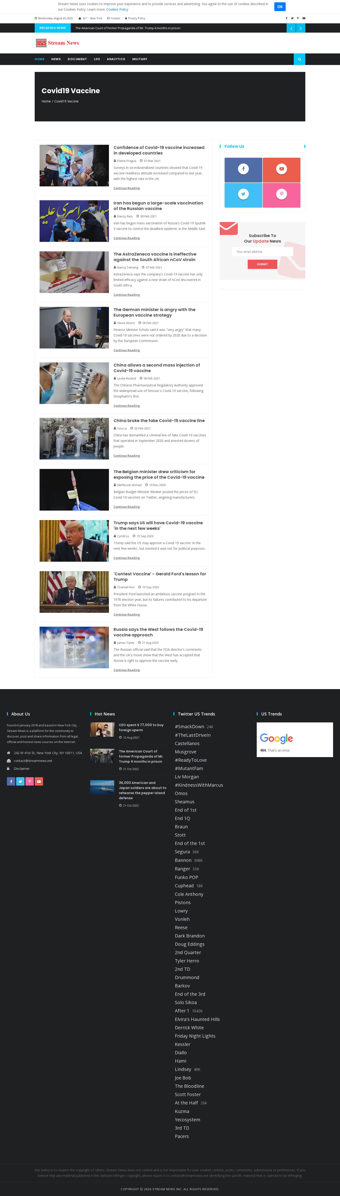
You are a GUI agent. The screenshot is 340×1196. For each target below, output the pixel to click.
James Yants (125, 642)
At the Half (186, 1103)
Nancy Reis (125, 216)
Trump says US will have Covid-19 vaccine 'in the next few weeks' (158, 525)
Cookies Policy (117, 9)
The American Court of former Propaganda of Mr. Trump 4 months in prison (127, 28)
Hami (180, 1061)
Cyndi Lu (123, 536)
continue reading (127, 188)
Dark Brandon (190, 936)
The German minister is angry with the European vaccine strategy (154, 312)
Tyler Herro (187, 961)
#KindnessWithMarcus (199, 785)
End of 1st (186, 810)
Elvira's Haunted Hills (197, 1019)
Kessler (182, 1044)
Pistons (183, 902)
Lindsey (183, 1069)
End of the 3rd (190, 994)
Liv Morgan (187, 777)
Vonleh (182, 919)
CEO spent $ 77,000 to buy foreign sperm (141, 727)
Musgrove (185, 752)
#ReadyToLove (191, 760)
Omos (181, 793)
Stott (180, 835)
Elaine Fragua (126, 161)
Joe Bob (183, 1078)
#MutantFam (189, 768)
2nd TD (182, 969)
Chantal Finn (126, 587)
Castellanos (187, 743)
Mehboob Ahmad (129, 485)
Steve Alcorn (126, 323)
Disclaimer (22, 768)
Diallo (181, 1052)
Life (97, 59)
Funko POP (186, 877)
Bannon (183, 860)
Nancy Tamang (127, 267)
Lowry (181, 911)
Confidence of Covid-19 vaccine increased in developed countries (159, 150)
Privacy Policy (136, 18)
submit (262, 264)
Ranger (182, 869)
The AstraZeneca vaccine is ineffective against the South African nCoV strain (155, 256)
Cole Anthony (189, 894)
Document (77, 59)
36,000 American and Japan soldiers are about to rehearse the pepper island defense (143, 790)
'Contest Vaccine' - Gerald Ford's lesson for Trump (160, 576)
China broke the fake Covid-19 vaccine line (159, 420)
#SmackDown (189, 726)
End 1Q (182, 818)
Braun (181, 826)
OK (280, 6)
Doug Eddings (190, 944)
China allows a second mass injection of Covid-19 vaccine (157, 367)
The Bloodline (189, 1086)
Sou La (122, 428)
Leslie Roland (126, 378)
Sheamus (185, 802)
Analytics (116, 59)
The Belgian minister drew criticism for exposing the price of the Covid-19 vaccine (159, 474)
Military (139, 59)
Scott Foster (188, 1094)
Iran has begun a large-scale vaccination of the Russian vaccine (158, 205)
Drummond (187, 977)
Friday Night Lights (195, 1036)
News (56, 59)
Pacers (182, 1136)
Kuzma (182, 1111)
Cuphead (184, 885)
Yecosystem (187, 1119)
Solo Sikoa (186, 1002)
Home (39, 59)
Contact (115, 18)
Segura (182, 851)
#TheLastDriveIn (193, 735)
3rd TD (182, 1128)
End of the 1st (190, 843)
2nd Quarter (188, 952)
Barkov (182, 986)
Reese (181, 927)
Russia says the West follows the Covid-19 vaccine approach (158, 632)
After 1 (182, 1011)
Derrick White (189, 1027)
